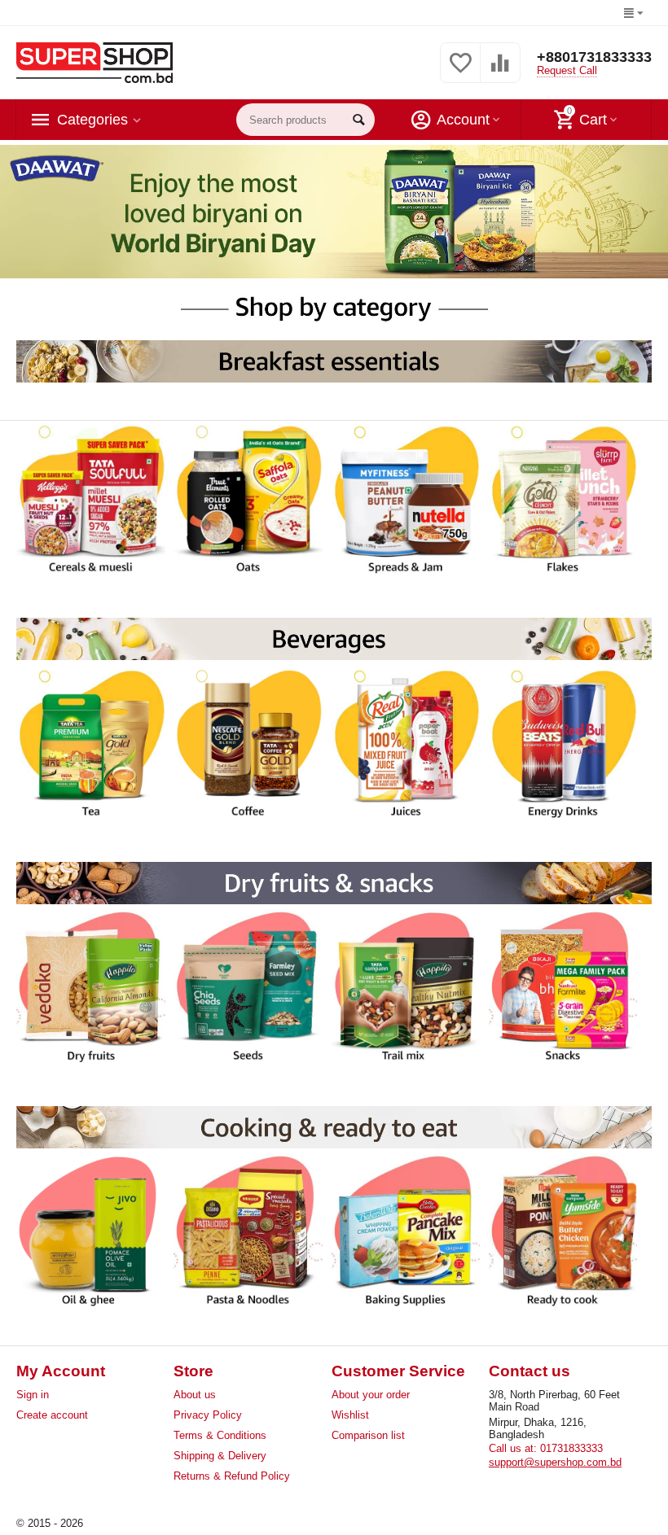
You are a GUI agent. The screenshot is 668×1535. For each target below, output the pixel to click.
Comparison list (368, 1435)
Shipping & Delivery (220, 1456)
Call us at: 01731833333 (546, 1448)
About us (195, 1394)
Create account (52, 1415)
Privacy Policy (208, 1415)
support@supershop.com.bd (555, 1462)
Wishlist (350, 1415)
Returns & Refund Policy (232, 1476)
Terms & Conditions (220, 1435)
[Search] (358, 119)
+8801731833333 (594, 57)
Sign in (32, 1394)
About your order (371, 1394)
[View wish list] (460, 72)
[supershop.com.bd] (94, 62)
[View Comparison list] (500, 72)
